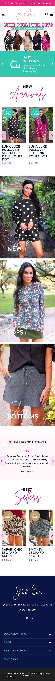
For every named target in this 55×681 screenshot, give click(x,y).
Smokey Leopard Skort (36, 553)
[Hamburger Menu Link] (3, 14)
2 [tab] (25, 47)
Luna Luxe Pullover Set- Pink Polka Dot (38, 151)
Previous (2, 64)
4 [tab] (33, 47)
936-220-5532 (29, 610)
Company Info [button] (15, 634)
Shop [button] (8, 642)
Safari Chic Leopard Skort (12, 553)
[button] (46, 14)
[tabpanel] (27, 36)
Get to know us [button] (16, 651)
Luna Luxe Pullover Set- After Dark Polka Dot (12, 153)
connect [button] (11, 659)
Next (53, 64)
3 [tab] (29, 47)
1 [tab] (21, 47)
